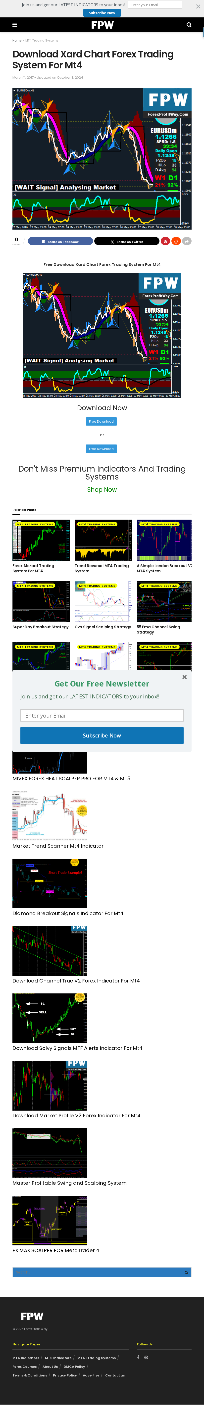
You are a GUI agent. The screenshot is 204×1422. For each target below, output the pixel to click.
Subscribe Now (102, 735)
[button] (102, 683)
